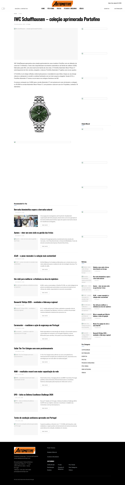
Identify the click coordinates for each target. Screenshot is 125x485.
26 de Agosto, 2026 (19, 236)
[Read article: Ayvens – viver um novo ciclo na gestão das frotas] (26, 244)
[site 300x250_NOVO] (94, 172)
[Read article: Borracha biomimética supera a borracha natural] (26, 221)
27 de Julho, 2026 (19, 374)
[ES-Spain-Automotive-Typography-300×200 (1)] (94, 86)
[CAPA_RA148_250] (92, 143)
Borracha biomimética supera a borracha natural (33, 209)
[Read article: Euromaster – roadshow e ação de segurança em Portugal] (26, 337)
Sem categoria (86, 369)
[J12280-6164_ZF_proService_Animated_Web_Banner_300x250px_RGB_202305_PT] (94, 197)
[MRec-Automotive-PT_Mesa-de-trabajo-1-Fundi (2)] (94, 108)
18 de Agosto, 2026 (19, 328)
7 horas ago (97, 271)
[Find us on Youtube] (8, 8)
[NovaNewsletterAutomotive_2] (94, 246)
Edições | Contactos (21, 8)
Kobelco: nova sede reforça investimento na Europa (101, 268)
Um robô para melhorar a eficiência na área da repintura (36, 278)
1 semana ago (97, 318)
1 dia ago (96, 280)
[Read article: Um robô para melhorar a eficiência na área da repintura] (26, 290)
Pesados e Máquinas (70, 8)
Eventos (106, 8)
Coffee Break (86, 350)
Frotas (59, 8)
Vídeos (81, 8)
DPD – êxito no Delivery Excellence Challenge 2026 (33, 394)
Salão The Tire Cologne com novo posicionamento (33, 348)
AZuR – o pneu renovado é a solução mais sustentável (35, 255)
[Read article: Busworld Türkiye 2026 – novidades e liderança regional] (26, 313)
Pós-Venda (50, 8)
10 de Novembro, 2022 (19, 24)
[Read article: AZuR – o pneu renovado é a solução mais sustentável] (26, 267)
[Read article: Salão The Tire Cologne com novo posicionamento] (26, 360)
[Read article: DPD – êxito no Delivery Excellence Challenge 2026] (26, 406)
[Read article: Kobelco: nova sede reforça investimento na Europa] (87, 270)
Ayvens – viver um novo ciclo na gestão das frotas (33, 232)
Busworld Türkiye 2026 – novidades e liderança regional (35, 302)
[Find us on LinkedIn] (10, 8)
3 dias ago (96, 299)
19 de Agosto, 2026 (19, 305)
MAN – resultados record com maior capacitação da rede (36, 371)
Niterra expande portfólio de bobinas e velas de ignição (101, 315)
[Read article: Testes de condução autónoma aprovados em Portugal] (26, 429)
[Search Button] (98, 8)
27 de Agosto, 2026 (19, 212)
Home (43, 8)
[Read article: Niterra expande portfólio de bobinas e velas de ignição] (87, 317)
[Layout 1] (94, 38)
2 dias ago (96, 290)
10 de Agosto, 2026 (19, 351)
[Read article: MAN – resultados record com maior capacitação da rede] (26, 383)
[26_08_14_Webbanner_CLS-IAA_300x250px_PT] (94, 63)
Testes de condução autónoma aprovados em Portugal (35, 417)
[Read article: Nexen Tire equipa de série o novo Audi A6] (87, 326)
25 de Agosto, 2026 (19, 259)
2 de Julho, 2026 (19, 421)
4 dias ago (96, 309)
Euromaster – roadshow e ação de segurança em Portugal (36, 325)
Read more (45, 225)
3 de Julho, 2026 (19, 397)
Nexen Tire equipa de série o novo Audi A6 (101, 325)
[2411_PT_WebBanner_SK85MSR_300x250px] (94, 221)
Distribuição (118, 8)
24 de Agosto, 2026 (19, 282)
